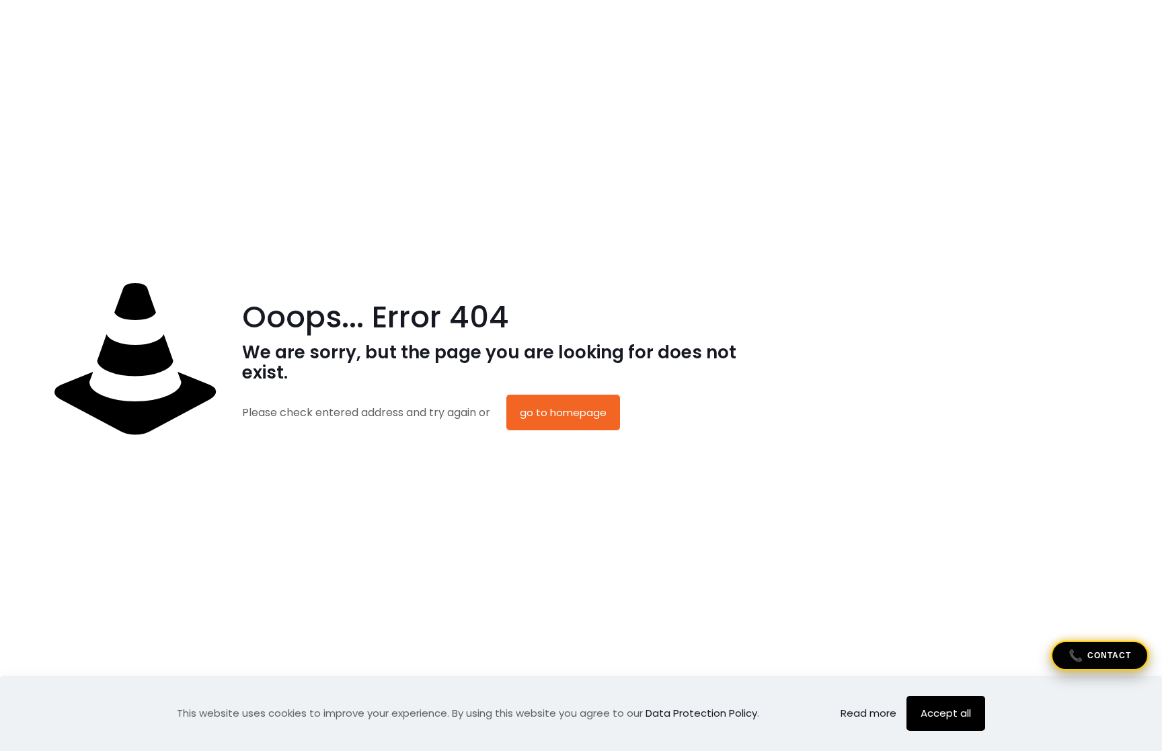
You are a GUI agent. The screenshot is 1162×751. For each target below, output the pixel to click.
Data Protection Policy (701, 713)
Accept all (946, 713)
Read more (868, 713)
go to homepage (563, 412)
